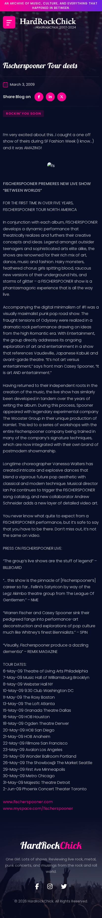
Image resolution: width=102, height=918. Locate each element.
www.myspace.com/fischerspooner (38, 808)
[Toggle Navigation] (9, 22)
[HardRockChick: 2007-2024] (48, 22)
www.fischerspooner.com (28, 802)
